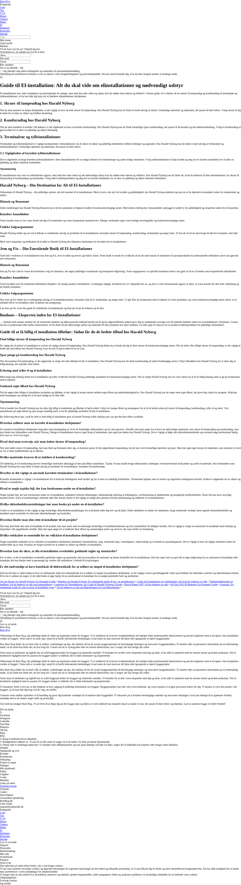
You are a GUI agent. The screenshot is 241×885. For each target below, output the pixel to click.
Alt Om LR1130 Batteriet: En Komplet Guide (193, 584)
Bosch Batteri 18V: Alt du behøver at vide (146, 584)
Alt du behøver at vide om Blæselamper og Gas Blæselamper (88, 587)
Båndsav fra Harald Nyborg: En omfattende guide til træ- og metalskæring (96, 581)
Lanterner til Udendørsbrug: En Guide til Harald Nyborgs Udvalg (88, 584)
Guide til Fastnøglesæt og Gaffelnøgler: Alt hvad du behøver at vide (172, 581)
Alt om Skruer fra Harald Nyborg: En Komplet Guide (28, 581)
